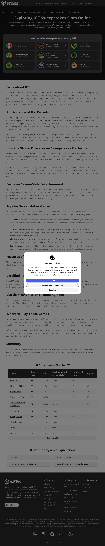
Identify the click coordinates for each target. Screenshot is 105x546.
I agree (52, 280)
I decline (52, 290)
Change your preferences (52, 285)
